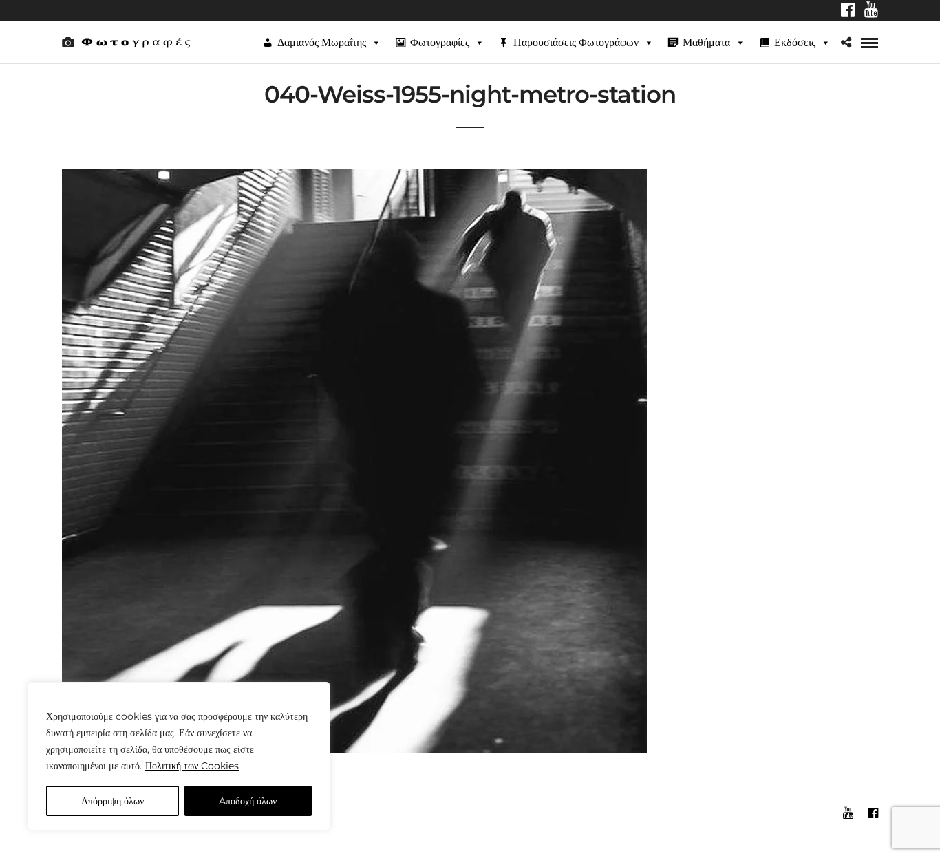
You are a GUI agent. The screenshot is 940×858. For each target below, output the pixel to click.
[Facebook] (848, 11)
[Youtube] (871, 11)
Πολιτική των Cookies (192, 766)
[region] (179, 756)
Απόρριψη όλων (112, 801)
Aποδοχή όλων (248, 801)
